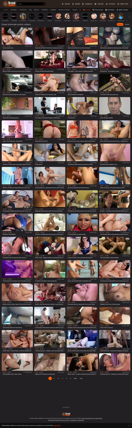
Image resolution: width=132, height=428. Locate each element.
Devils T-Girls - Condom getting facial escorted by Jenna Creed (82, 374)
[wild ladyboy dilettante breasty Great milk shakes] (114, 38)
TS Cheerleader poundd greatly (77, 234)
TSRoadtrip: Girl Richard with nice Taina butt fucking (82, 211)
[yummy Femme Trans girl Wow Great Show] (82, 248)
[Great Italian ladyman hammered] (17, 318)
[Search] (44, 3)
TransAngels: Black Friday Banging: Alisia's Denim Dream (114, 234)
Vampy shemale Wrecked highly (44, 71)
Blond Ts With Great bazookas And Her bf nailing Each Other (17, 71)
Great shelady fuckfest (106, 117)
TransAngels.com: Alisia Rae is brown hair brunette (49, 187)
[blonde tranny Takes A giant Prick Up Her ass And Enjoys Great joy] (17, 294)
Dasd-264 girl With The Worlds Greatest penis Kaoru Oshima (49, 48)
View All (6, 10)
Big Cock (36, 10)
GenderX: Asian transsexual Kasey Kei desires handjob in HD (82, 327)
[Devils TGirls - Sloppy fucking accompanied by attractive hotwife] (49, 248)
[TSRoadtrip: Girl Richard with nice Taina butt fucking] (82, 201)
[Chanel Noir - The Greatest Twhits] (114, 61)
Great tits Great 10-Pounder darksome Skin (112, 187)
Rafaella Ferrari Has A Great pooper (110, 304)
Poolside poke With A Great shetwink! (46, 281)
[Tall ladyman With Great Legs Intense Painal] (82, 155)
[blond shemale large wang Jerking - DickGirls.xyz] (114, 131)
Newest (127, 24)
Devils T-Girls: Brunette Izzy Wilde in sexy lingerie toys (49, 304)
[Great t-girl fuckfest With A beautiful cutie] (82, 271)
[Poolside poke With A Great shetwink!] (49, 271)
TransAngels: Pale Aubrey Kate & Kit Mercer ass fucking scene (49, 327)
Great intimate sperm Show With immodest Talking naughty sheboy (82, 350)
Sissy (30, 10)
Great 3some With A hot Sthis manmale (79, 48)
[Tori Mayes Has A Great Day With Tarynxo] (17, 248)
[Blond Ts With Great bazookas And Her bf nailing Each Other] (17, 61)
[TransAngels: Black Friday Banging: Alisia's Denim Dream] (114, 225)
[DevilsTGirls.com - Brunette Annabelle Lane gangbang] (114, 341)
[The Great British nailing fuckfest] (114, 248)
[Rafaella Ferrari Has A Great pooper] (114, 294)
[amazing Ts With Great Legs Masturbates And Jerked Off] (17, 155)
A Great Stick (71, 117)
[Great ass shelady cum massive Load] (49, 85)
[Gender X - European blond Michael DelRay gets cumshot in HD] (114, 201)
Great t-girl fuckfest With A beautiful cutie (79, 281)
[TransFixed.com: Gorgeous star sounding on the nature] (17, 271)
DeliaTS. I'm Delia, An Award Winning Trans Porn (16, 187)
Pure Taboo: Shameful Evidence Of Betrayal (47, 117)
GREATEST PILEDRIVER (9, 234)
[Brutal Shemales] (9, 4)
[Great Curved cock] (17, 38)
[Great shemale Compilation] (82, 85)
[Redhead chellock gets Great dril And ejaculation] (49, 201)
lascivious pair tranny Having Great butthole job (81, 141)
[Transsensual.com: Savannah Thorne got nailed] (82, 294)
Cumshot (74, 10)
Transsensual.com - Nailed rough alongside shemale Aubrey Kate (49, 350)
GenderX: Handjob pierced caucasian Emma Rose (49, 234)
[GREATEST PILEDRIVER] (17, 225)
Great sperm (38, 164)
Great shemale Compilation (75, 94)
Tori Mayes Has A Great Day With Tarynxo (14, 257)
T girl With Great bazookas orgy (109, 94)
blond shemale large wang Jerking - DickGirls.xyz (114, 141)
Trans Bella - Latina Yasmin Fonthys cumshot (80, 71)
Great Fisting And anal (106, 327)
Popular (120, 24)
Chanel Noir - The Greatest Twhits (109, 71)
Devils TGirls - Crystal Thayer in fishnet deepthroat (17, 350)
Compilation (44, 10)
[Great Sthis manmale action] (17, 108)
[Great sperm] (49, 155)
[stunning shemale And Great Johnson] (82, 178)
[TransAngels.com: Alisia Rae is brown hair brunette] (49, 178)
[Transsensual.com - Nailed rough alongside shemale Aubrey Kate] (49, 341)
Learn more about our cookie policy (92, 418)
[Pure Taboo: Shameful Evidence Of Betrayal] (49, 108)
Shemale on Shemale (64, 10)
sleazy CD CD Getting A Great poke (45, 374)
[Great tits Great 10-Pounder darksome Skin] (114, 178)
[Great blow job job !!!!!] (49, 131)
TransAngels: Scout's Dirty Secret (12, 374)
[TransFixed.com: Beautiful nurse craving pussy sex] (114, 271)
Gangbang (53, 10)
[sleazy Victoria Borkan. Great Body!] (17, 131)
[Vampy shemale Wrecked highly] (49, 61)
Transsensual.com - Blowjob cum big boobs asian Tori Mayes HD (114, 374)
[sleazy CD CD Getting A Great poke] (49, 364)
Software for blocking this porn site (58, 420)
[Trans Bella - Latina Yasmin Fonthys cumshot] (82, 61)
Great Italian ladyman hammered (12, 327)
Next (75, 378)
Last (81, 378)
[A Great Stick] (82, 108)
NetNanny (74, 420)
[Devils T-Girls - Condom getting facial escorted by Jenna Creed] (82, 364)
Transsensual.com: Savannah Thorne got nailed (81, 304)
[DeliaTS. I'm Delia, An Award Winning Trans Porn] (17, 178)
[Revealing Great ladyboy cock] (114, 155)
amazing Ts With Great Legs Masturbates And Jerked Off (17, 164)
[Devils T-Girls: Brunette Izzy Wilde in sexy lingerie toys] (49, 294)
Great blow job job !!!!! (41, 141)
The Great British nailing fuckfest (109, 257)
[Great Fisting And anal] (114, 318)
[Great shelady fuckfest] (114, 108)
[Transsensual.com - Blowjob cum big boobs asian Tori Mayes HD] (114, 364)
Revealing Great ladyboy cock (108, 164)
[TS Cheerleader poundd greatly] (82, 225)
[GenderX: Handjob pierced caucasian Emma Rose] (49, 225)
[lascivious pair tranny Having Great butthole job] (82, 131)
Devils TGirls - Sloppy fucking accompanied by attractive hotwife (49, 257)
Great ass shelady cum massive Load (45, 94)
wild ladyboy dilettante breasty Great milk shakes (114, 48)
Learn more (57, 425)
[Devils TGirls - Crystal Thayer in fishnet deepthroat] (17, 341)
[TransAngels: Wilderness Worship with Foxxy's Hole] (17, 201)
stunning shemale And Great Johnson (78, 187)
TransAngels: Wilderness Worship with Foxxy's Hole (17, 211)
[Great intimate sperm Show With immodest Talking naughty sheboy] (82, 341)
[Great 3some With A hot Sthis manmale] (82, 38)
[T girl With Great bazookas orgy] (114, 85)
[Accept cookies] (128, 425)
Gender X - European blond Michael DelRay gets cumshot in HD (114, 211)
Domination (13, 10)
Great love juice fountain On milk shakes (14, 94)
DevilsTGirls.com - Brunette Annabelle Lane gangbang (114, 350)
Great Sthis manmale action (11, 117)
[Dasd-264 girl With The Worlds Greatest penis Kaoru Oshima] (49, 38)
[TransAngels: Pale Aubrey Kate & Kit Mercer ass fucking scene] (49, 318)
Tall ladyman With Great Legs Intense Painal (80, 164)
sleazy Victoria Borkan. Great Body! (13, 141)
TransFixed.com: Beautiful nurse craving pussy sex (114, 281)
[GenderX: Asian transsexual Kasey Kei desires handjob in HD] (82, 318)
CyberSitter (80, 420)
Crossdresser (22, 10)
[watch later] (4, 29)
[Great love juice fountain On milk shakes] (17, 85)
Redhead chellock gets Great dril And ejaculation (49, 211)
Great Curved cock (8, 48)
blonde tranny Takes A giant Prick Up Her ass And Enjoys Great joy (17, 304)
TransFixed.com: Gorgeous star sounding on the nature (17, 281)
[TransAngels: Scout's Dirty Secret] (17, 364)
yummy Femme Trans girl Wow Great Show (80, 257)
